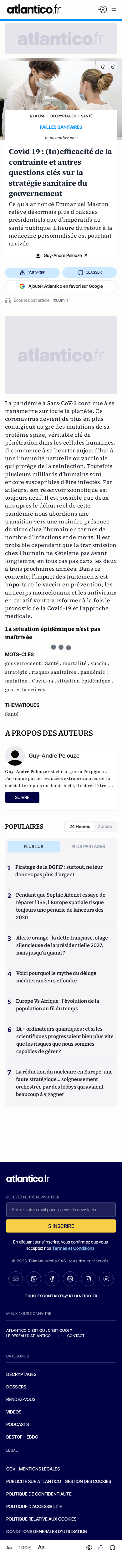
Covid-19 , (44, 680)
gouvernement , (25, 663)
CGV (10, 1468)
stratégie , (18, 672)
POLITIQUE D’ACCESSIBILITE (34, 1506)
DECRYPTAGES (21, 1374)
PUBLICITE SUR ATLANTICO (33, 1481)
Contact (76, 1335)
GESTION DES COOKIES (88, 1481)
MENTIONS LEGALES (39, 1468)
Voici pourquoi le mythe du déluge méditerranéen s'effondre (56, 977)
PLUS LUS (33, 846)
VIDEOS (13, 1411)
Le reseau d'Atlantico (28, 1335)
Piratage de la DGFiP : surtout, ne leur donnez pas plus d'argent (59, 871)
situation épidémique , (85, 680)
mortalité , (77, 663)
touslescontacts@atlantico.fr (61, 1296)
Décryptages (63, 116)
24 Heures (79, 826)
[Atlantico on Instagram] (88, 1279)
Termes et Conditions (73, 1248)
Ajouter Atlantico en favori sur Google (65, 286)
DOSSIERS (16, 1386)
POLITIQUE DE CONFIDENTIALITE (39, 1493)
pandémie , (94, 672)
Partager (36, 272)
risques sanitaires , (56, 672)
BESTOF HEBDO (22, 1436)
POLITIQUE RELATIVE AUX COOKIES (41, 1519)
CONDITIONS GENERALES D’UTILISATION (46, 1531)
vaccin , (100, 663)
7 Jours (105, 826)
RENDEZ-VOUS (20, 1399)
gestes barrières (25, 689)
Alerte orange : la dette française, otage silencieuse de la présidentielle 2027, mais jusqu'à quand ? (62, 945)
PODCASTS (17, 1424)
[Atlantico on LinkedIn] (70, 1278)
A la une (37, 116)
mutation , (18, 680)
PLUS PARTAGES (88, 846)
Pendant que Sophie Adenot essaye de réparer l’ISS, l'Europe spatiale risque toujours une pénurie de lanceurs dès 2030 (60, 906)
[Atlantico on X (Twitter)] (34, 1278)
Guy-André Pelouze (63, 255)
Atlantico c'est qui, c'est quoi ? (39, 1330)
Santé (87, 116)
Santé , (54, 663)
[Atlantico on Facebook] (52, 1278)
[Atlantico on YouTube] (106, 1279)
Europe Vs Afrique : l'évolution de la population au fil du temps (57, 1005)
